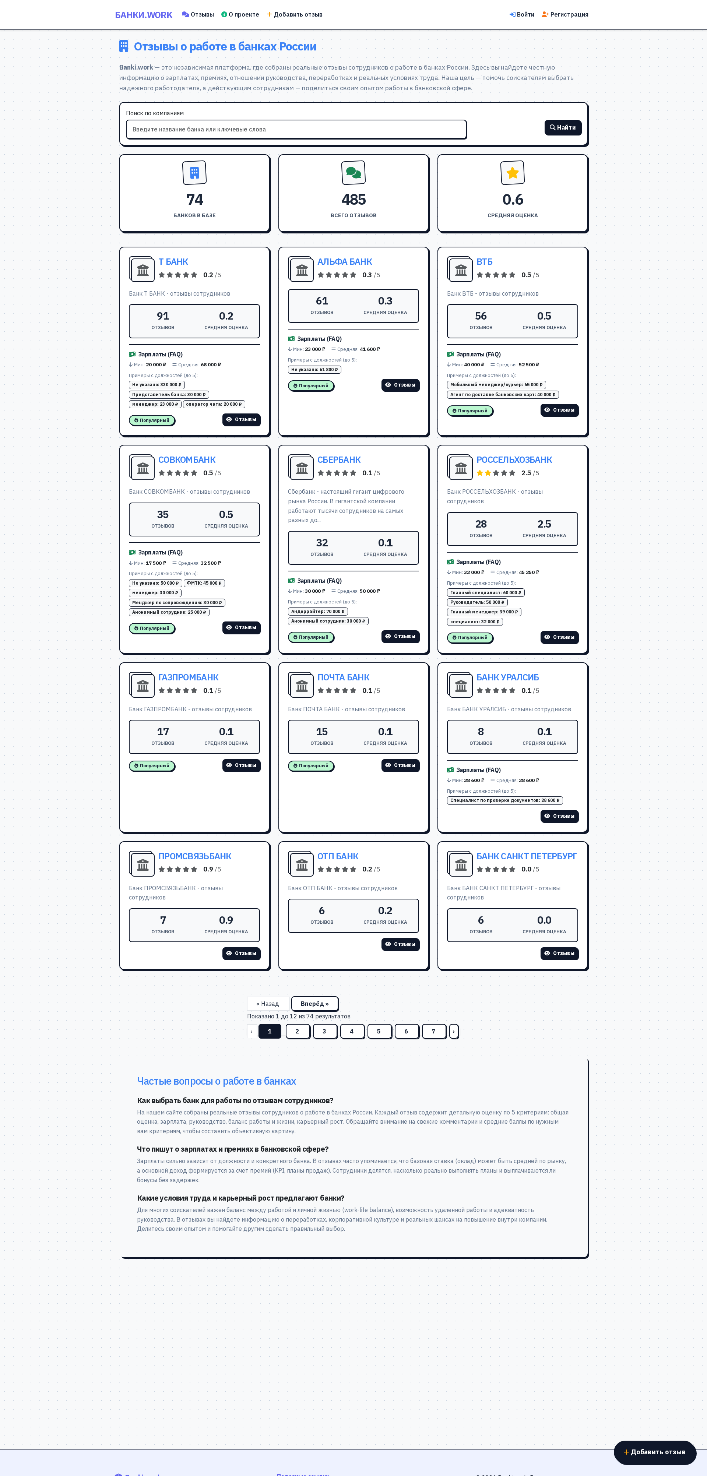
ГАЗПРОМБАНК (188, 677)
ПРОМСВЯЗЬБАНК (195, 856)
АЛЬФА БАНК (344, 261)
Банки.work (143, 15)
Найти (566, 127)
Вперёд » (315, 1003)
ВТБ (484, 261)
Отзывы (202, 14)
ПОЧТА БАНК (343, 677)
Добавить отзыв (298, 14)
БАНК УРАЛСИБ (507, 677)
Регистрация (569, 14)
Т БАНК (173, 261)
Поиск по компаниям (155, 113)
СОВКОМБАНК (186, 459)
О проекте (244, 14)
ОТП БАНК (337, 856)
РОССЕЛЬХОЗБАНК (514, 459)
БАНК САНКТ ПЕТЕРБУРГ (526, 856)
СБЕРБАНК (338, 459)
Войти (525, 14)
